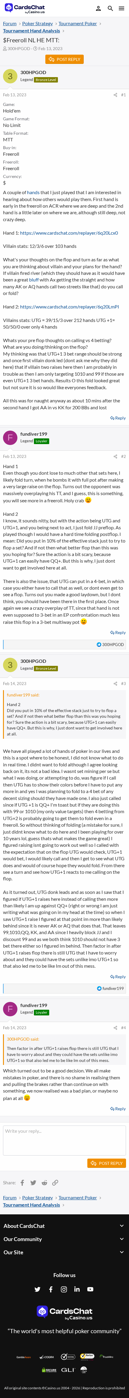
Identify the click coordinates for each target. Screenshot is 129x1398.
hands (33, 192)
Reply (120, 417)
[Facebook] (50, 1289)
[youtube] (90, 1289)
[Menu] (121, 8)
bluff (34, 279)
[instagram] (63, 1289)
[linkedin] (77, 1289)
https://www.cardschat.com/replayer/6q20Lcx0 (69, 233)
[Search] (110, 9)
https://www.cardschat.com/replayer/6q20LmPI (69, 306)
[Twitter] (37, 1289)
